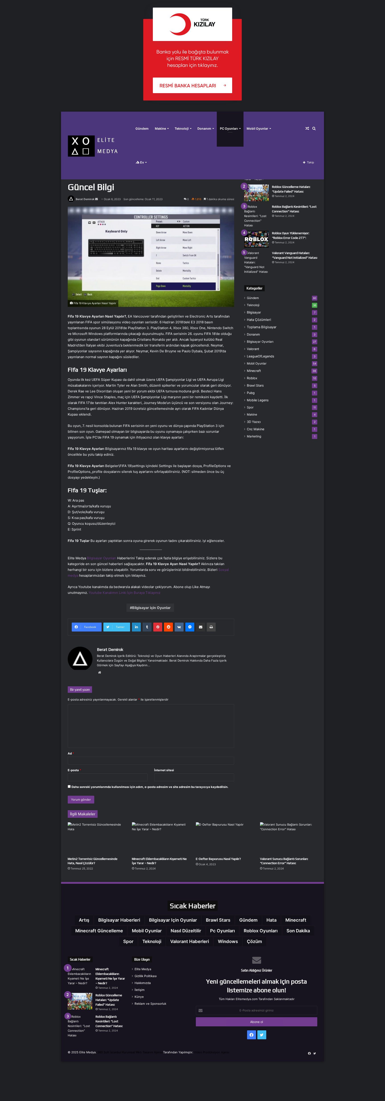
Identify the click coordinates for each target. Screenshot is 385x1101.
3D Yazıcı (254, 422)
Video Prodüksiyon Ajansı (211, 1052)
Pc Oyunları (222, 930)
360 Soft (103, 1052)
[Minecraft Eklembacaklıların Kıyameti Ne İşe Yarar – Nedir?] (160, 838)
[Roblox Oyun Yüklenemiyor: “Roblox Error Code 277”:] (256, 239)
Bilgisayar (254, 312)
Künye (139, 996)
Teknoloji (182, 128)
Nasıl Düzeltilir (186, 930)
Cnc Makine (255, 429)
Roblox (252, 378)
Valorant (253, 349)
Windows (228, 941)
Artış (84, 920)
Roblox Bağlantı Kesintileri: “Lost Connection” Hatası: (109, 1021)
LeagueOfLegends (260, 356)
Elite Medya (143, 969)
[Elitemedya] (100, 145)
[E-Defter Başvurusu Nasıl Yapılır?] (224, 838)
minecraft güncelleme (99, 930)
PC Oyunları (229, 128)
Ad (71, 753)
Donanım (204, 128)
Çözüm (254, 941)
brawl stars (218, 920)
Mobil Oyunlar (257, 128)
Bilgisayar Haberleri (119, 920)
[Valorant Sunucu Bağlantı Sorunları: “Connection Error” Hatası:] (288, 838)
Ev (141, 162)
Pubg (251, 393)
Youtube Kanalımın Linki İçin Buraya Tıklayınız (124, 592)
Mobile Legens (257, 400)
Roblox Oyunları (261, 930)
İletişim (140, 990)
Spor (250, 407)
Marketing (254, 436)
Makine (160, 128)
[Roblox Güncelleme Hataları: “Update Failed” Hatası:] (256, 193)
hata (271, 920)
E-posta (74, 770)
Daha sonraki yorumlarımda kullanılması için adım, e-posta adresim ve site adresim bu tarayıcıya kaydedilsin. (150, 787)
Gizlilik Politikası (146, 976)
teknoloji (151, 941)
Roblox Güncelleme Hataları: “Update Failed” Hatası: (109, 999)
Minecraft (254, 371)
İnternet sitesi (164, 770)
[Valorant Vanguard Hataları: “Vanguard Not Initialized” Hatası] (256, 262)
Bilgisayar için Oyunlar (151, 607)
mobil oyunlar (147, 930)
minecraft (295, 920)
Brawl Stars (255, 385)
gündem (248, 920)
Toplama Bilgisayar (261, 327)
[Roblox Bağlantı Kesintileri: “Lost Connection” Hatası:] (256, 216)
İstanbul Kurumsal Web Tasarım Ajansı (136, 1052)
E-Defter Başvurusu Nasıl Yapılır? (218, 859)
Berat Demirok (85, 199)
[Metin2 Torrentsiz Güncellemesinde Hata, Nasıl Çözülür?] (96, 838)
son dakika (298, 930)
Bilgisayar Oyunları (101, 558)
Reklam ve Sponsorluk (150, 1003)
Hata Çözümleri (259, 320)
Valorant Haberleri (189, 941)
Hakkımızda (143, 983)
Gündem (142, 128)
